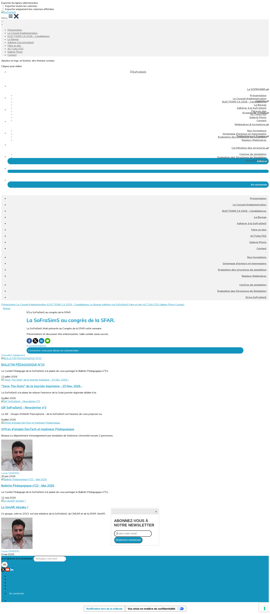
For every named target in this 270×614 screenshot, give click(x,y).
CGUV (11, 585)
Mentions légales (17, 582)
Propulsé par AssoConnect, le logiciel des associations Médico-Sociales (47, 600)
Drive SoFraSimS (256, 160)
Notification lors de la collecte (104, 608)
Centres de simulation (252, 154)
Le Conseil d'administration (23, 33)
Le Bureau (13, 39)
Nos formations (256, 130)
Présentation (15, 29)
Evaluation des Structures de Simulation (241, 157)
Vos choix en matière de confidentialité (151, 608)
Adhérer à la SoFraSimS (21, 42)
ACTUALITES (15, 48)
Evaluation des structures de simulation (242, 269)
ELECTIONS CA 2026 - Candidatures (29, 36)
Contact (12, 54)
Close (156, 511)
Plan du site (14, 576)
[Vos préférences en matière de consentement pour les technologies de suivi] (265, 608)
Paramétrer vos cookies (21, 588)
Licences (12, 579)
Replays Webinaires (254, 140)
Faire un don (14, 45)
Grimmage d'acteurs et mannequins (244, 133)
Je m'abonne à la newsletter (17, 558)
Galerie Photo (15, 51)
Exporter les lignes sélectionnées (19, 2)
